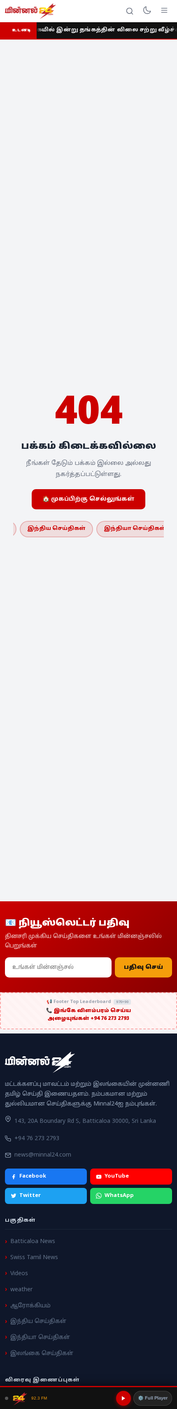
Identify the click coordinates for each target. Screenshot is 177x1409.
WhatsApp (119, 1195)
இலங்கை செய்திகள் (41, 1353)
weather (21, 1289)
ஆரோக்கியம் (30, 1305)
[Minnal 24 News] (30, 11)
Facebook (32, 1176)
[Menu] (164, 11)
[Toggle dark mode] (147, 11)
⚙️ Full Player (153, 1397)
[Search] (129, 11)
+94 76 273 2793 (36, 1138)
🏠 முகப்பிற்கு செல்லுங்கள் (88, 499)
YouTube (117, 1176)
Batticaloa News (32, 1241)
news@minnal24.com (42, 1155)
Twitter (30, 1195)
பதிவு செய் (143, 967)
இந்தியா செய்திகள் (135, 528)
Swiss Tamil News (34, 1257)
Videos (19, 1273)
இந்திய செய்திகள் (56, 528)
